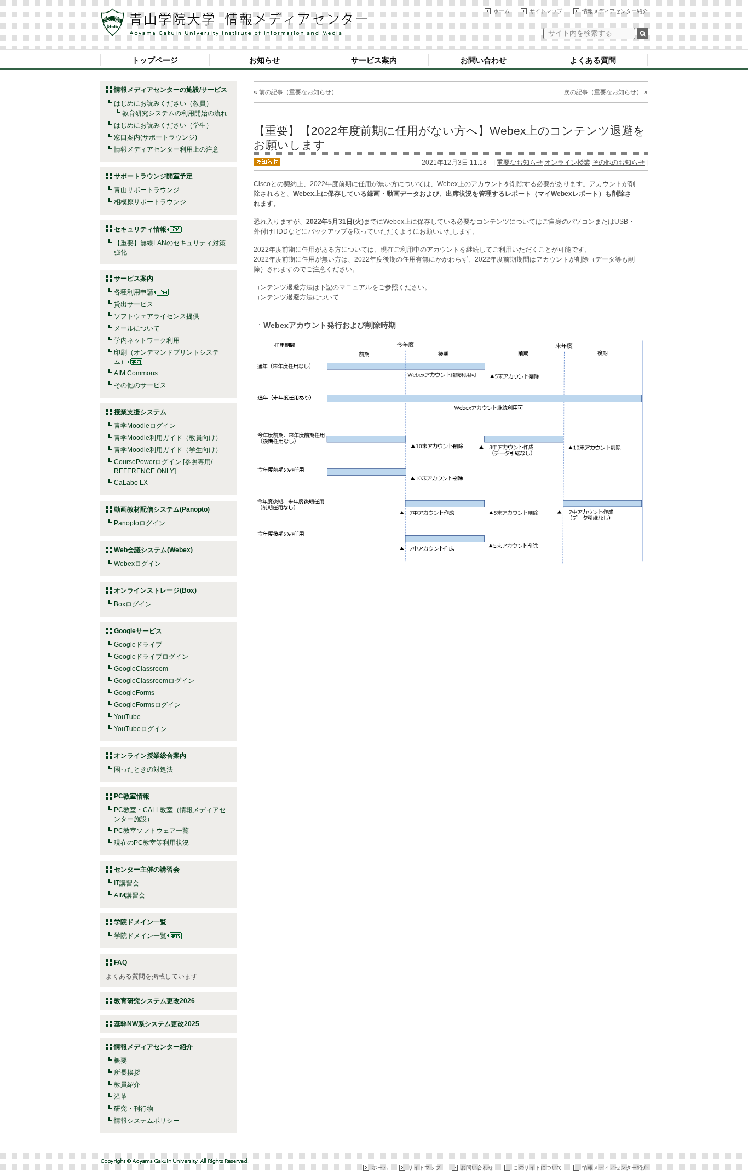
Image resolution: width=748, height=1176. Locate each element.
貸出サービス (133, 304)
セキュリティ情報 (140, 229)
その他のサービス (140, 385)
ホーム (501, 11)
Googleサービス (138, 631)
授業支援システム (140, 412)
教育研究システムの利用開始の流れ (174, 113)
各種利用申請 (133, 292)
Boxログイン (133, 604)
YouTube (127, 717)
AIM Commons (136, 373)
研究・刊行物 (133, 1109)
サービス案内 (374, 60)
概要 (120, 1060)
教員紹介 (127, 1084)
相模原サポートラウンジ (150, 202)
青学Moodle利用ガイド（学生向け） (168, 450)
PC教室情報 (131, 796)
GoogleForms (134, 693)
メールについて (137, 328)
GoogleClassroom (141, 669)
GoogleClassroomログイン (154, 681)
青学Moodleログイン (145, 426)
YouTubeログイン (140, 729)
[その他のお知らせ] (267, 161)
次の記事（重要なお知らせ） (603, 92)
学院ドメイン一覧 (140, 936)
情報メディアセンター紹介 (615, 11)
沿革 (120, 1096)
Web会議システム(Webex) (153, 550)
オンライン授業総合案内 (150, 756)
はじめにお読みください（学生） (163, 125)
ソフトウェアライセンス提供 (156, 316)
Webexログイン (137, 563)
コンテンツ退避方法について (296, 297)
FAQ (120, 962)
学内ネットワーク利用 (147, 340)
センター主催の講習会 (147, 869)
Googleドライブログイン (151, 657)
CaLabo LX (131, 482)
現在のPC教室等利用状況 (151, 843)
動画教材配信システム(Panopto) (162, 509)
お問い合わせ (484, 60)
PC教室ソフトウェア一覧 (151, 831)
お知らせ (264, 60)
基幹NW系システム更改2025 (156, 1024)
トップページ (155, 60)
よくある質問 (593, 60)
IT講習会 (126, 883)
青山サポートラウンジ (147, 190)
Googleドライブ (138, 644)
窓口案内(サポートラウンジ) (155, 137)
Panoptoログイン (139, 523)
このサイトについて (537, 1168)
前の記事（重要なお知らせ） (298, 92)
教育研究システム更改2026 (154, 1001)
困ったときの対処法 (143, 769)
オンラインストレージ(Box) (155, 590)
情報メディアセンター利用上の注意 (166, 149)
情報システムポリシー (147, 1121)
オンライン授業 (567, 162)
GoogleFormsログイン (147, 705)
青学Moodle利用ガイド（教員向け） (168, 438)
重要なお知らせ (520, 162)
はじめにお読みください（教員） (163, 103)
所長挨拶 (127, 1072)
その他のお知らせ (618, 162)
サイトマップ (546, 11)
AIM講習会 (129, 895)
